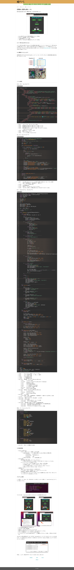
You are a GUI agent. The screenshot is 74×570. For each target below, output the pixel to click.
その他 (49, 4)
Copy (55, 87)
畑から (30, 4)
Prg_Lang (35, 4)
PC (32, 4)
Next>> (43, 557)
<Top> (37, 557)
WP (42, 4)
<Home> (37, 559)
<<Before (30, 557)
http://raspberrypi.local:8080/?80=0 (33, 138)
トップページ (26, 4)
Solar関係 (45, 4)
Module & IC (39, 4)
